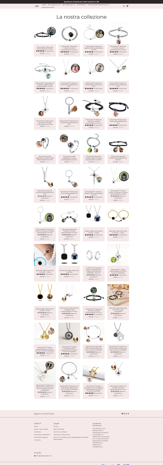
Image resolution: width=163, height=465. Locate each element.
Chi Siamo (37, 440)
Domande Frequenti (41, 437)
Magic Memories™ (48, 7)
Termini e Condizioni (60, 432)
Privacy (55, 426)
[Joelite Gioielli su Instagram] (124, 413)
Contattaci (37, 432)
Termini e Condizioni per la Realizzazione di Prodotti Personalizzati (70, 438)
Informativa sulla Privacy (61, 434)
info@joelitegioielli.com (43, 456)
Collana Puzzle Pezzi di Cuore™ (98, 5)
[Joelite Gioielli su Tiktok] (128, 413)
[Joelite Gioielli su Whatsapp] (126, 413)
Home (44, 5)
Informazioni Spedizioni (42, 434)
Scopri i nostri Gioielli (41, 429)
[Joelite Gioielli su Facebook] (122, 413)
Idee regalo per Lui (68, 5)
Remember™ (81, 5)
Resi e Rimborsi (58, 429)
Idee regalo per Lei (54, 5)
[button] (40, 51)
